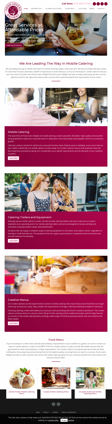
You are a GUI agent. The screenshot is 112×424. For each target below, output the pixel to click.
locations (82, 8)
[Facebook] (94, 3)
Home (26, 8)
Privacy (46, 412)
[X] (98, 3)
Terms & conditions (68, 412)
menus (92, 8)
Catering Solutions (14, 46)
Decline (71, 420)
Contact (101, 8)
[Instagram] (102, 3)
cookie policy (53, 420)
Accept (64, 420)
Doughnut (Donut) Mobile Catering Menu (90, 393)
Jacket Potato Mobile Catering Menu (22, 393)
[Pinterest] (106, 3)
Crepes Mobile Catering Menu (56, 392)
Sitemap (55, 412)
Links (38, 412)
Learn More (13, 158)
